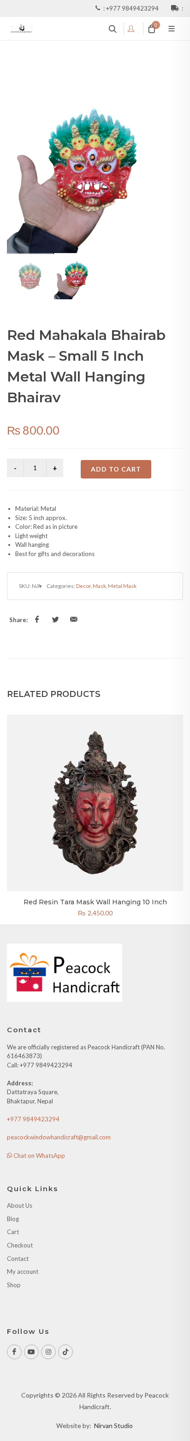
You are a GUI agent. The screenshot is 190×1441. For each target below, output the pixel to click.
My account (22, 1271)
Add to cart (116, 469)
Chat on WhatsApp (38, 1155)
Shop (14, 1285)
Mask (99, 585)
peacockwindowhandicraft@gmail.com (59, 1137)
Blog (13, 1219)
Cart (13, 1231)
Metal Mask (122, 585)
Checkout (20, 1245)
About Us (19, 1205)
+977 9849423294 (133, 8)
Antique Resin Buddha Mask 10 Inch (95, 902)
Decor (83, 585)
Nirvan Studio (113, 1425)
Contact (18, 1258)
